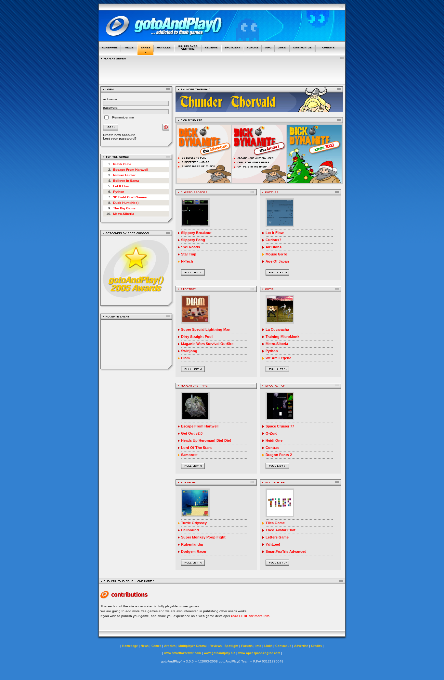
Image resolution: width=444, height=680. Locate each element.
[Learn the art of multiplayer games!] (188, 53)
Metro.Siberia (123, 214)
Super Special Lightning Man (205, 329)
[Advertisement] (136, 344)
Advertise (301, 646)
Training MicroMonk (282, 337)
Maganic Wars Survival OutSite (207, 344)
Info (258, 646)
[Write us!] (302, 53)
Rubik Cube (122, 164)
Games (156, 646)
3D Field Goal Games (130, 197)
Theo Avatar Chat (280, 530)
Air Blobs (273, 247)
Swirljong (189, 351)
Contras (272, 448)
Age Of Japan (277, 261)
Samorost (189, 455)
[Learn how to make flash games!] (164, 53)
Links (268, 646)
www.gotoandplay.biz (219, 653)
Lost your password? (120, 138)
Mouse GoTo (276, 254)
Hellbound (190, 530)
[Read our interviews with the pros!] (232, 53)
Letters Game (277, 537)
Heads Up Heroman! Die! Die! (206, 440)
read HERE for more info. (250, 616)
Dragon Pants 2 (279, 455)
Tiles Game (275, 523)
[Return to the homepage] (110, 53)
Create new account (119, 135)
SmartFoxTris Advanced (286, 551)
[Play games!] (145, 53)
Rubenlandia (192, 544)
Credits (316, 646)
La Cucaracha (277, 329)
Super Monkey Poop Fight (203, 537)
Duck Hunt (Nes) (125, 202)
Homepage (130, 646)
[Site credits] (330, 53)
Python (118, 191)
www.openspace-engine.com (259, 653)
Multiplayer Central (192, 646)
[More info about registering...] (166, 128)
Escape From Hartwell (130, 169)
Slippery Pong (193, 240)
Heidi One (274, 440)
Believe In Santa (126, 180)
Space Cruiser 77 (280, 426)
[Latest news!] (129, 53)
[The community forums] (252, 53)
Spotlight (231, 646)
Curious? (273, 240)
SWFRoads (190, 247)
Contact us (283, 646)
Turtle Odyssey (194, 523)
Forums (247, 646)
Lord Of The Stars (196, 448)
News (145, 646)
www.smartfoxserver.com (182, 653)
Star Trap (188, 254)
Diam (185, 358)
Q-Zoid (272, 433)
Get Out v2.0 (191, 433)
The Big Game (124, 208)
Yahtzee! (273, 544)
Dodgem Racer (193, 551)
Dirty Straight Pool (197, 337)
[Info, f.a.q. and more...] (268, 53)
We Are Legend (279, 358)
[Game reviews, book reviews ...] (211, 53)
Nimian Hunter (124, 175)
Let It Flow (121, 186)
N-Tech (187, 261)
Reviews (216, 646)
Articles (170, 646)
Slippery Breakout (196, 233)
